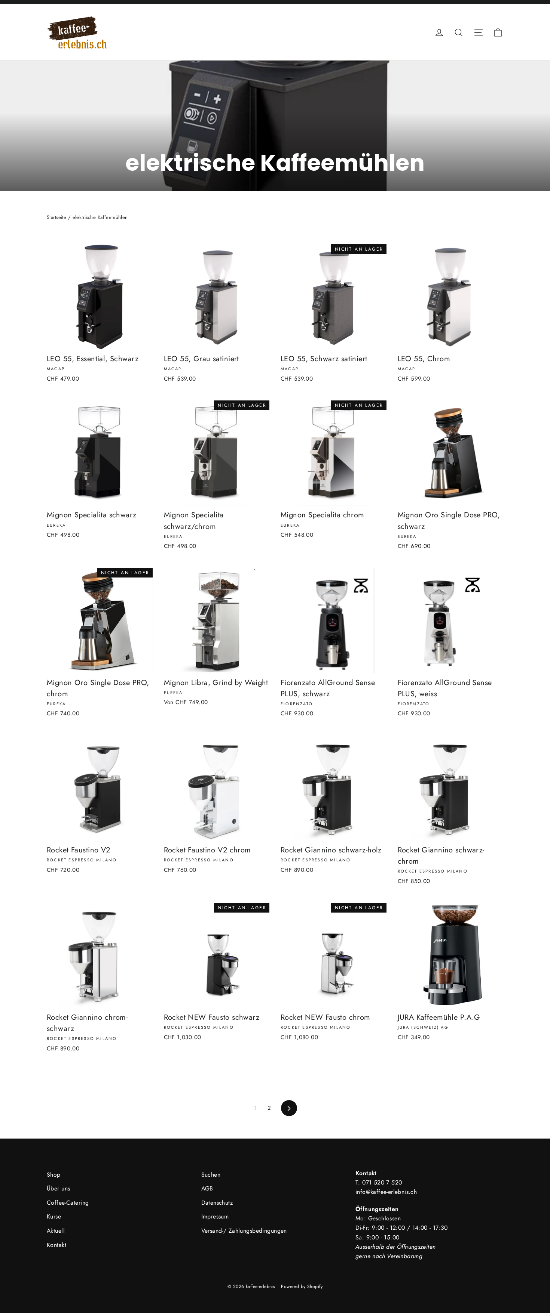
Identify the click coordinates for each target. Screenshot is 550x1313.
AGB (207, 1188)
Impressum (215, 1216)
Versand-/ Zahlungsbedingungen (244, 1230)
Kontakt (56, 1245)
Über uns (58, 1188)
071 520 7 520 (382, 1182)
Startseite (56, 217)
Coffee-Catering (68, 1202)
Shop (54, 1174)
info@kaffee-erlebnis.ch (386, 1191)
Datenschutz (217, 1202)
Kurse (54, 1216)
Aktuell (56, 1230)
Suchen (211, 1174)
